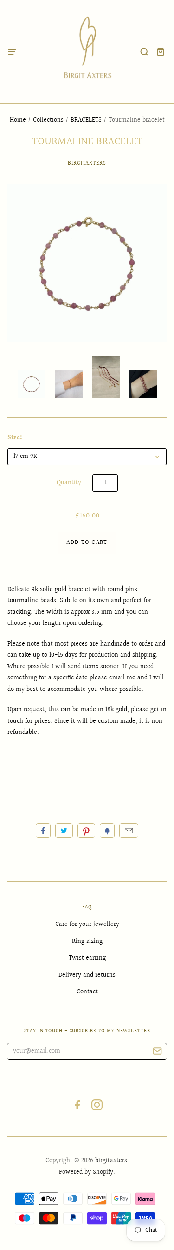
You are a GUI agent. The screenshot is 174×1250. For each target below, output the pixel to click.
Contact (87, 992)
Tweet (64, 830)
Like (43, 830)
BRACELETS (86, 120)
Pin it (86, 830)
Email (128, 830)
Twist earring (87, 958)
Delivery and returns (87, 975)
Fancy (107, 830)
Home (18, 120)
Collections (48, 120)
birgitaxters (87, 163)
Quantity (69, 483)
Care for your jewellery (87, 924)
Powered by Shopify (86, 1172)
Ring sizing (87, 941)
